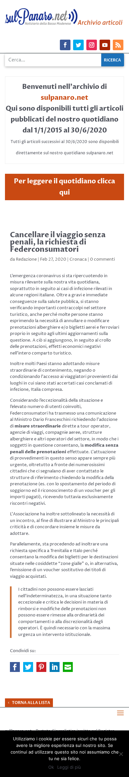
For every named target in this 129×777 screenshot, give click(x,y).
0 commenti (102, 259)
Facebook (15, 667)
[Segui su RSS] (118, 45)
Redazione (26, 259)
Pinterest (41, 667)
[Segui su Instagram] (91, 45)
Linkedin (55, 667)
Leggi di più (69, 767)
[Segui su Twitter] (78, 45)
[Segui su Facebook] (65, 45)
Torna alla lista (31, 702)
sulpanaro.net (64, 97)
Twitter (28, 667)
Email (68, 667)
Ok (51, 767)
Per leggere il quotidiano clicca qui (64, 187)
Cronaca (78, 259)
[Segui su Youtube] (105, 45)
